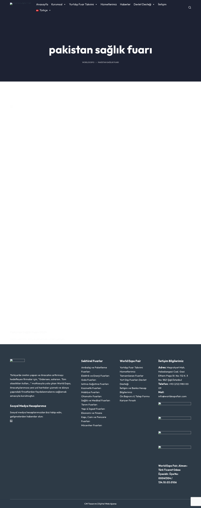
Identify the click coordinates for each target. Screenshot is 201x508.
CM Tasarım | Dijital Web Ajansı (100, 503)
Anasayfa (42, 4)
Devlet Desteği (142, 4)
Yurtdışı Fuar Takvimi (81, 4)
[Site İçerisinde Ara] (189, 7)
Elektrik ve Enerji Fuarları (95, 375)
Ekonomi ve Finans (91, 412)
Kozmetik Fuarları (91, 388)
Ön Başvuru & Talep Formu (135, 396)
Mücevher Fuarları (91, 425)
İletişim (162, 4)
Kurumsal (56, 4)
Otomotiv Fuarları (91, 396)
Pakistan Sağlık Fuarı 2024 (28, 332)
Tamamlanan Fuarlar (131, 375)
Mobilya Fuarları (90, 392)
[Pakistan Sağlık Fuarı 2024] (38, 215)
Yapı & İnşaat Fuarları (93, 408)
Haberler (125, 4)
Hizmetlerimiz (109, 4)
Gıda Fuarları (88, 379)
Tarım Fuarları (89, 404)
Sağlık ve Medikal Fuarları (95, 400)
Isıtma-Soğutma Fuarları (95, 383)
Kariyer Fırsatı (128, 400)
